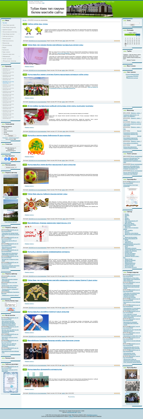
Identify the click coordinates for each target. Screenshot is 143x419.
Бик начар (6, 134)
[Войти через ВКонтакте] (9, 159)
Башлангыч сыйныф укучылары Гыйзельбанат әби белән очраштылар (10, 267)
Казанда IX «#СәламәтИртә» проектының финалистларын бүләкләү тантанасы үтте (131, 167)
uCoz (79, 412)
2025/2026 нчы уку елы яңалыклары (8, 69)
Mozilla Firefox (128, 261)
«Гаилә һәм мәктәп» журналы (133, 249)
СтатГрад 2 (128, 241)
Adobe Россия (128, 259)
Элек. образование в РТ (131, 221)
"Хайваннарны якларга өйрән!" (10, 295)
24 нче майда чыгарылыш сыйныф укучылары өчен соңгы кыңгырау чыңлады (60, 106)
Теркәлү (108, 1)
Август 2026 (132, 32)
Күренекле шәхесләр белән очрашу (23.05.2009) (11, 197)
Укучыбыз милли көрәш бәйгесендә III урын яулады (49, 135)
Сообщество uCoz (130, 264)
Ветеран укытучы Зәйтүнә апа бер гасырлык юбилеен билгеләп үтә (10, 331)
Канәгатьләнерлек (8, 131)
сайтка (71, 416)
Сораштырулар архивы (13, 137)
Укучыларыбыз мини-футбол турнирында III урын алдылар (131, 347)
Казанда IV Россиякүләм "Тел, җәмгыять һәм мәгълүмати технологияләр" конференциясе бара (132, 160)
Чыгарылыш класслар (132, 380)
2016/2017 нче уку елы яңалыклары (8, 98)
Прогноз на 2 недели (132, 78)
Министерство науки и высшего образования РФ (130, 238)
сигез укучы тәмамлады (63, 53)
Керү (113, 1)
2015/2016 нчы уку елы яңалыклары (8, 101)
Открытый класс (129, 245)
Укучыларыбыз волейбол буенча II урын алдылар (48, 312)
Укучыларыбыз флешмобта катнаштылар (45, 369)
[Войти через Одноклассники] (15, 159)
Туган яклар (10, 185)
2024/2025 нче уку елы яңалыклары (8, 72)
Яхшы (5, 129)
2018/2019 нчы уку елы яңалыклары (8, 92)
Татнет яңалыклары (136, 156)
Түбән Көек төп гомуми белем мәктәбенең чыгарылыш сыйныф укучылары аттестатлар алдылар (131, 295)
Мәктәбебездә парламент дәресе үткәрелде (9, 247)
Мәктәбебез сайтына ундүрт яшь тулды (10, 370)
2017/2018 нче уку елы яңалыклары (8, 95)
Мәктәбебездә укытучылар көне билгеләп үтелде (132, 330)
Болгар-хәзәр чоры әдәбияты (10, 285)
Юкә (124, 129)
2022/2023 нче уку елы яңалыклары (8, 79)
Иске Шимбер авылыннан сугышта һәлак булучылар (130, 138)
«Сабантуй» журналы (131, 251)
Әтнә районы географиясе (130, 143)
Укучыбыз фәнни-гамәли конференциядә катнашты (49, 252)
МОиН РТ (127, 219)
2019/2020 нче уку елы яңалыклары (8, 88)
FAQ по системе (129, 266)
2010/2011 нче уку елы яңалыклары (8, 117)
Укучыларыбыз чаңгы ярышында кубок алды (129, 354)
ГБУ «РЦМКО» (129, 230)
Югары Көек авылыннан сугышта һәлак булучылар (130, 147)
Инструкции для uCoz (131, 267)
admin (63, 40)
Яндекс (127, 214)
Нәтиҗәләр (5, 137)
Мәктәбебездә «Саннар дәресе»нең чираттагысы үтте (49, 223)
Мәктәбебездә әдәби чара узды (132, 336)
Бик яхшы (6, 127)
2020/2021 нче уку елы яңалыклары (8, 85)
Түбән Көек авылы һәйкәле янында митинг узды (47, 194)
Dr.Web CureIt (128, 252)
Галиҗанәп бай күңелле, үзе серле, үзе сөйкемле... (131, 115)
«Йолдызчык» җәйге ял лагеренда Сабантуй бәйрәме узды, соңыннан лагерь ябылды (132, 361)
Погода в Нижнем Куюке (132, 74)
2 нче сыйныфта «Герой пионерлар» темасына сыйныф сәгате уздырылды (132, 316)
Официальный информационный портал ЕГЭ (131, 243)
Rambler (127, 215)
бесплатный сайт (72, 412)
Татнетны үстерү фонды (131, 233)
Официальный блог (130, 263)
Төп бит (103, 1)
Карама (125, 120)
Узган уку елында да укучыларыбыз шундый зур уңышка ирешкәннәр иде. (73, 88)
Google (127, 218)
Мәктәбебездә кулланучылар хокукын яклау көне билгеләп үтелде (131, 287)
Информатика (12, 287)
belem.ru (127, 231)
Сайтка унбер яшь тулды (38, 24)
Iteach (126, 246)
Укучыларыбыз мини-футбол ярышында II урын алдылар (52, 165)
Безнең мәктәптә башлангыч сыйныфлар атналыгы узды (10, 254)
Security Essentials (130, 255)
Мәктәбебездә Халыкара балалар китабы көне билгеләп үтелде (54, 340)
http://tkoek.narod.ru (92, 415)
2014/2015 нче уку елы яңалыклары (8, 105)
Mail (126, 216)
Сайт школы (128, 222)
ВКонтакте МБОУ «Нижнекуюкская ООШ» (129, 224)
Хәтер (139, 131)
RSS (43, 3)
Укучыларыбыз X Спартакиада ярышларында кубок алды (131, 309)
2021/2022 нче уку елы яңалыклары (8, 82)
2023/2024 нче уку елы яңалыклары (8, 76)
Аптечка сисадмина (130, 253)
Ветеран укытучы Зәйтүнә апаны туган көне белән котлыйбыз (9, 345)
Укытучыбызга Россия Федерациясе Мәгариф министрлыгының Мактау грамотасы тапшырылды (9, 323)
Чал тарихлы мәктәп (10, 222)
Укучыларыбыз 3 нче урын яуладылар (130, 185)
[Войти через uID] (5, 159)
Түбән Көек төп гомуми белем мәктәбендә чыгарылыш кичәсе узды (10, 234)
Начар (5, 132)
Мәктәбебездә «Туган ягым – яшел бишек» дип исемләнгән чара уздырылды (131, 279)
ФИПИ (126, 240)
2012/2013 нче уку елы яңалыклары (8, 111)
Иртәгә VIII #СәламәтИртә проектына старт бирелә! (130, 173)
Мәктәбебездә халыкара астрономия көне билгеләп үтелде (130, 323)
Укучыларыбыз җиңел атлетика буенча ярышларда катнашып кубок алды (58, 74)
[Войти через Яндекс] (12, 159)
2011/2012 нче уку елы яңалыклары (8, 114)
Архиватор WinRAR (130, 260)
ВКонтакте (128, 226)
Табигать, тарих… (136, 113)
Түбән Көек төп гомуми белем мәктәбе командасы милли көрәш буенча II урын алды (62, 280)
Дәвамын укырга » (29, 36)
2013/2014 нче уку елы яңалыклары (8, 108)
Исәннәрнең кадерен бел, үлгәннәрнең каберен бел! (130, 133)
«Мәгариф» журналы (130, 248)
